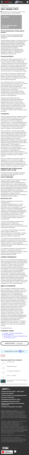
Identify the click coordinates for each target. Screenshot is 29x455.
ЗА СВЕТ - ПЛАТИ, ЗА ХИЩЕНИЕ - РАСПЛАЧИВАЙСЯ (12, 334)
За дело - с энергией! (11, 375)
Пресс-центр (20, 391)
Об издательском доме (8, 391)
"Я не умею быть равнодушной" (13, 370)
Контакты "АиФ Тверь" (7, 397)
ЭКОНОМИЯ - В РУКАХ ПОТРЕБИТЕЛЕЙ (15, 336)
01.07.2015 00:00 (4, 5)
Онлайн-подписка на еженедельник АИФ (13, 395)
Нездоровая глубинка (11, 366)
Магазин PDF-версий (7, 393)
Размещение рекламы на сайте (10, 399)
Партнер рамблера (13, 448)
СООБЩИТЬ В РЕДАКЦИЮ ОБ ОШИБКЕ (11, 406)
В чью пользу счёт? (9, 337)
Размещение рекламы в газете (10, 401)
